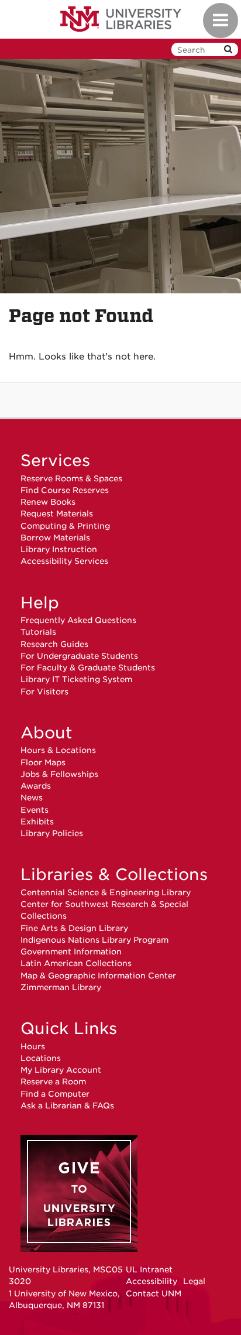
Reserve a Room (53, 1081)
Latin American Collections (76, 963)
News (31, 797)
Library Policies (51, 833)
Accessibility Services (64, 561)
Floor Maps (43, 762)
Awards (35, 785)
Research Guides (54, 644)
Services (55, 460)
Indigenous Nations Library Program (94, 939)
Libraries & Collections (114, 874)
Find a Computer (54, 1093)
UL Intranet (149, 1269)
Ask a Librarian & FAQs (67, 1105)
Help (39, 602)
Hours (32, 1046)
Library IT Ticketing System (76, 679)
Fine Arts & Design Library (74, 928)
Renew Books (47, 501)
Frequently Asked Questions (78, 620)
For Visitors (44, 691)
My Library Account (60, 1069)
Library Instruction (58, 549)
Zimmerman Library (60, 987)
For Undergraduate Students (79, 655)
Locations (40, 1058)
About (46, 732)
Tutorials (38, 631)
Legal (194, 1281)
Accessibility (151, 1281)
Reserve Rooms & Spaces (71, 478)
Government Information (71, 951)
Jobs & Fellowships (59, 774)
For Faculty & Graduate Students (87, 667)
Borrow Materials (55, 537)
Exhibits (37, 821)
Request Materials (56, 513)
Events (34, 809)
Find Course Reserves (64, 490)
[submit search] (228, 49)
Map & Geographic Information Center (98, 975)
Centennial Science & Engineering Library (105, 892)
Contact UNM (153, 1293)
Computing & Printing (65, 525)
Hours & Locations (58, 750)
